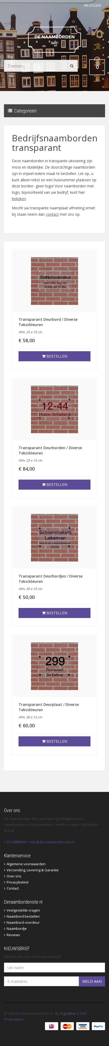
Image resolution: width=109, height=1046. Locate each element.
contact (52, 214)
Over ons (14, 876)
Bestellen (56, 356)
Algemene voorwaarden (26, 864)
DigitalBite (68, 1013)
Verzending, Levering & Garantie (33, 870)
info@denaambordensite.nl (52, 842)
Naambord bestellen (23, 916)
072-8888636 (16, 842)
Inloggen (92, 5)
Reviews (13, 934)
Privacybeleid (17, 882)
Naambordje (17, 928)
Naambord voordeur (23, 922)
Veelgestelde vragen (23, 910)
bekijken (19, 198)
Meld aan (92, 981)
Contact (13, 888)
